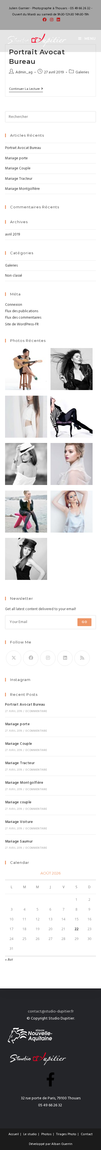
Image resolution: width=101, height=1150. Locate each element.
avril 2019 (12, 234)
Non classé (13, 276)
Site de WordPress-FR (22, 324)
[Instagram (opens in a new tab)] (51, 20)
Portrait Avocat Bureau (23, 148)
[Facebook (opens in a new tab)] (44, 20)
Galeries (82, 72)
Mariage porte (16, 158)
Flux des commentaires (23, 318)
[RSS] (82, 658)
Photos (46, 1134)
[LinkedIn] (65, 658)
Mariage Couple (18, 168)
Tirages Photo (66, 1134)
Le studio (30, 1134)
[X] (13, 658)
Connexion (13, 305)
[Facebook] (30, 658)
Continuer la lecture (26, 89)
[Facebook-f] (50, 1079)
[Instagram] (48, 658)
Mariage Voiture (19, 822)
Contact (87, 1134)
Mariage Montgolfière (22, 189)
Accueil (13, 1134)
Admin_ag (24, 72)
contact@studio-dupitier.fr (51, 1011)
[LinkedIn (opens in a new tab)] (57, 20)
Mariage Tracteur (18, 179)
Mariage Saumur (19, 842)
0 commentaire (36, 711)
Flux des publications (21, 311)
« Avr (9, 960)
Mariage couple (18, 802)
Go (84, 622)
